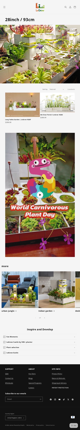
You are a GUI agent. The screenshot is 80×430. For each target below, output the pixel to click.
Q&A (7, 374)
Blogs (31, 378)
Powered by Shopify (19, 425)
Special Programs (35, 383)
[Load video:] (40, 195)
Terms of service (50, 425)
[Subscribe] (40, 399)
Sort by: (45, 89)
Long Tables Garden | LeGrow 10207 (18, 119)
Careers (31, 388)
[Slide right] (44, 318)
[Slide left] (35, 318)
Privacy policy (40, 425)
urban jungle (8, 311)
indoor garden (45, 311)
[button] (4, 7)
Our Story (32, 374)
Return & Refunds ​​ (58, 378)
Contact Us (9, 378)
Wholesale (9, 383)
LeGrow (11, 425)
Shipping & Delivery (59, 383)
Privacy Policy (57, 374)
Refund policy (30, 425)
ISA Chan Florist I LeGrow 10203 (51, 115)
